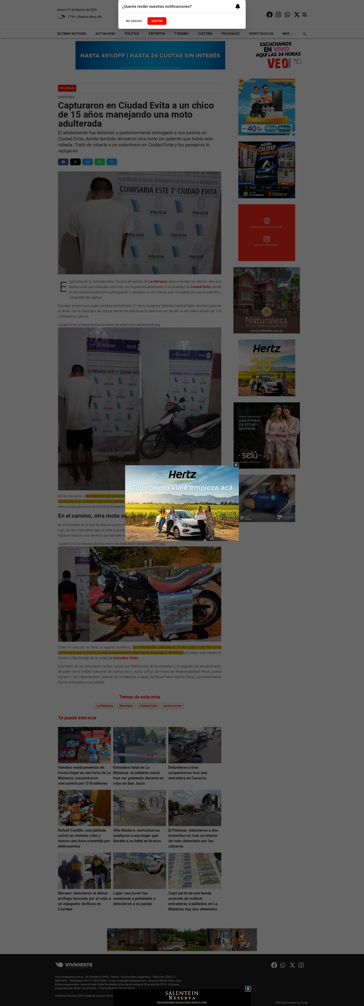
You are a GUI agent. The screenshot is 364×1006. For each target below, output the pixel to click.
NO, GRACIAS (134, 21)
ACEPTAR (157, 21)
